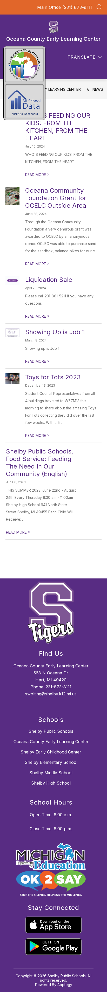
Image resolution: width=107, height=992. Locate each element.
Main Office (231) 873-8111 (64, 7)
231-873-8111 (58, 686)
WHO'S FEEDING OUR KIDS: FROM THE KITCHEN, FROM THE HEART (57, 127)
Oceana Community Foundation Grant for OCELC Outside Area (55, 198)
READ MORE (37, 174)
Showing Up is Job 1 (55, 332)
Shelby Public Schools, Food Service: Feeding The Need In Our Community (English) (39, 463)
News (97, 89)
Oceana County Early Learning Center (51, 741)
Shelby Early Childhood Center (51, 752)
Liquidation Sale (48, 279)
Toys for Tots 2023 (53, 377)
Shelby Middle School (50, 772)
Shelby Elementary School (51, 762)
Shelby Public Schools (51, 731)
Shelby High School (51, 783)
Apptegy (64, 984)
